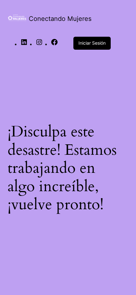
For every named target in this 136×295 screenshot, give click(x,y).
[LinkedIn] (24, 44)
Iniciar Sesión (92, 43)
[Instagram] (39, 44)
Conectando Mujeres (60, 18)
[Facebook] (54, 44)
